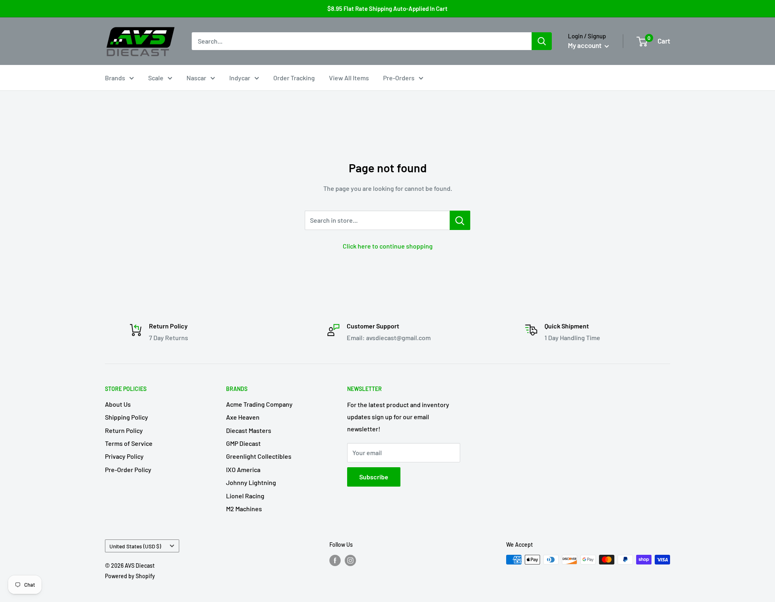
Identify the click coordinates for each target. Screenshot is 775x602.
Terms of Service (129, 443)
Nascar (196, 78)
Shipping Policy (126, 417)
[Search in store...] (460, 220)
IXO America (243, 469)
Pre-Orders (399, 78)
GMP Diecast (243, 443)
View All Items (349, 78)
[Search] (542, 41)
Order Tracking (294, 78)
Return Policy (124, 430)
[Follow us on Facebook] (335, 560)
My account (585, 45)
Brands (115, 78)
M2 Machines (244, 508)
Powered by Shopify (130, 576)
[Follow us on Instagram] (350, 560)
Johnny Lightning (251, 482)
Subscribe (373, 477)
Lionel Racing (245, 496)
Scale (155, 78)
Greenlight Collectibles (258, 456)
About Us (118, 404)
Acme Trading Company (259, 404)
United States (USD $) (135, 546)
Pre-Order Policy (128, 469)
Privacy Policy (124, 456)
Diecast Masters (248, 430)
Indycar (239, 78)
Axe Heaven (243, 417)
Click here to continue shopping (388, 246)
